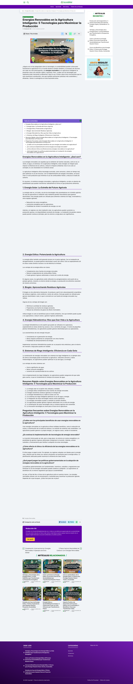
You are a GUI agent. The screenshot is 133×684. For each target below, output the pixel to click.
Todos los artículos (77, 6)
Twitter (72, 522)
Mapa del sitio (94, 645)
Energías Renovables (29, 10)
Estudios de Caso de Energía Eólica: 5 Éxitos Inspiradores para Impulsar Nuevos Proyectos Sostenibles (31, 604)
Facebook (63, 522)
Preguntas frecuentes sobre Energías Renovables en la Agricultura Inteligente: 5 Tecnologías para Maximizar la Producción (49, 141)
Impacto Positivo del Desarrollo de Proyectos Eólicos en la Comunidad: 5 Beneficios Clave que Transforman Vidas (71, 605)
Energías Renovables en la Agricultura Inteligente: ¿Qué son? (43, 124)
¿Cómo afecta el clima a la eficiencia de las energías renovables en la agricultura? (50, 149)
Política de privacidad (92, 680)
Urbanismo (71, 653)
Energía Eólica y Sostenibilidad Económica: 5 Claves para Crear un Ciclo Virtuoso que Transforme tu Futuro (51, 605)
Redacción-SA (27, 28)
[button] (28, 2)
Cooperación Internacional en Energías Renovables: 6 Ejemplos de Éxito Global (38, 550)
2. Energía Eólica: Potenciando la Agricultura (39, 128)
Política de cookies (105, 680)
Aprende (58, 6)
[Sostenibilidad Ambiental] (66, 2)
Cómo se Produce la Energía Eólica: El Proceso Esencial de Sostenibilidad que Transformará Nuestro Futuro (51, 577)
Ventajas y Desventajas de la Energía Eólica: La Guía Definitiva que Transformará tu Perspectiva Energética (31, 577)
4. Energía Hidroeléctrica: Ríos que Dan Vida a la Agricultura (43, 133)
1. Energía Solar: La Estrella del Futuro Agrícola (39, 126)
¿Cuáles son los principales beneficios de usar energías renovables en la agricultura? (52, 144)
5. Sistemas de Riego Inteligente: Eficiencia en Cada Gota (42, 135)
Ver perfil (30, 539)
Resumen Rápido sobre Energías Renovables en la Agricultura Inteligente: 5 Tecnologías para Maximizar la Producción (51, 138)
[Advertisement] (52, 98)
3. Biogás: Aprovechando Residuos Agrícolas (39, 131)
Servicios (66, 6)
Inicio (52, 6)
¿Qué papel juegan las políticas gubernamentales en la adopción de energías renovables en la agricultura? (49, 151)
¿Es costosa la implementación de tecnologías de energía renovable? (47, 146)
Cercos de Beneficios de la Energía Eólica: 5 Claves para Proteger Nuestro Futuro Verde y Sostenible (71, 577)
